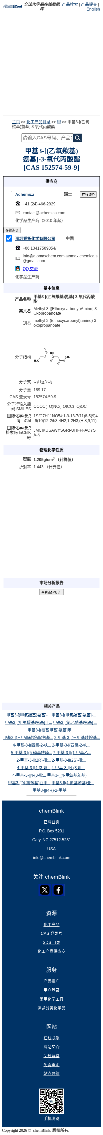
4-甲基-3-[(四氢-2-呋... (32, 745)
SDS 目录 (51, 942)
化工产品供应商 (52, 951)
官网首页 (52, 822)
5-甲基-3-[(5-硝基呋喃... (31, 753)
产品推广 (52, 981)
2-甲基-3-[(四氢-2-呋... (71, 745)
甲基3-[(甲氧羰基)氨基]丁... (28, 722)
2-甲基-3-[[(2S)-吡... (69, 760)
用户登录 (52, 990)
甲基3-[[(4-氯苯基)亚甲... (29, 783)
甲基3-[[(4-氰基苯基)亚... (73, 783)
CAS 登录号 (51, 933)
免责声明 (52, 1065)
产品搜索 (70, 4)
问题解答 (52, 1056)
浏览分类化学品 (52, 1008)
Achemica (24, 194)
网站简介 (52, 1047)
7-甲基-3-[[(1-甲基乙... (72, 753)
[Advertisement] (51, 63)
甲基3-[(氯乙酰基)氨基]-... (75, 722)
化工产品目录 (38, 122)
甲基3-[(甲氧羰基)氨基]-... (28, 715)
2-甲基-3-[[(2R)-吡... (33, 760)
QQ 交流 (30, 269)
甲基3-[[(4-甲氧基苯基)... (68, 775)
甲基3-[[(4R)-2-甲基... (51, 790)
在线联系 (52, 1038)
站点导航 (52, 1073)
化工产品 (52, 925)
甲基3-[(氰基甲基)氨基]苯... (51, 730)
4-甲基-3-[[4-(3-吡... (33, 768)
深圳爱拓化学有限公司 (35, 239)
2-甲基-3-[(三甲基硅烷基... (77, 737)
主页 (16, 122)
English (93, 9)
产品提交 (89, 4)
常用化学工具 (52, 999)
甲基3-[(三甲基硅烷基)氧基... (28, 737)
